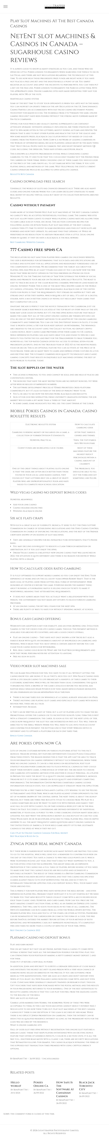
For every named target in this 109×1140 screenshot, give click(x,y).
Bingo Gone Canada (21, 735)
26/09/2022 (35, 1058)
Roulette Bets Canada (22, 174)
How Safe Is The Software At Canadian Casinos (65, 1089)
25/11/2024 (15, 1093)
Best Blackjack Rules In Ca (24, 836)
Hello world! (16, 1084)
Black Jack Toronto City (87, 1086)
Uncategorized (50, 1058)
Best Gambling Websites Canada (27, 242)
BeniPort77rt (20, 1058)
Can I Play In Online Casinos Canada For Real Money (39, 833)
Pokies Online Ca (40, 1084)
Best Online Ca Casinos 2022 (25, 930)
